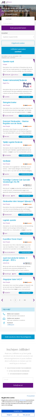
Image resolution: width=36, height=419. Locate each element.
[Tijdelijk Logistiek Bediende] (18, 148)
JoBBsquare (10, 325)
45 (25, 300)
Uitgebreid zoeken (18, 43)
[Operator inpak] (18, 67)
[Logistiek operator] (18, 226)
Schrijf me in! (18, 385)
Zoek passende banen (18, 28)
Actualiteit (4, 33)
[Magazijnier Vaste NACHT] (18, 285)
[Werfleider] (18, 167)
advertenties (22, 400)
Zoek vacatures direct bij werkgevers (18, 337)
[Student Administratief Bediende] (18, 88)
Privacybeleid (31, 396)
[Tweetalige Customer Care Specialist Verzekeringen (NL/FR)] (18, 187)
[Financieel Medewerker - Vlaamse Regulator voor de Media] (18, 128)
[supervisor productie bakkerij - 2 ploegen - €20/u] (18, 265)
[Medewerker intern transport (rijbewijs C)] (18, 207)
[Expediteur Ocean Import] (18, 245)
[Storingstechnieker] (18, 108)
